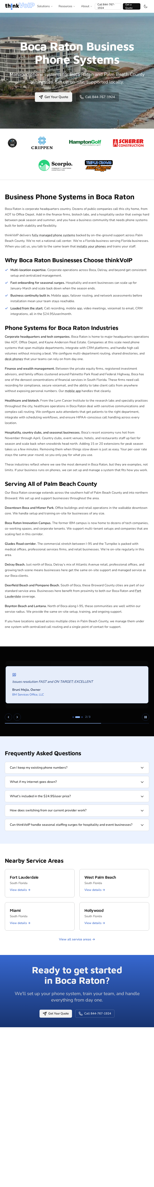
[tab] (73, 717)
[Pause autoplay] (145, 717)
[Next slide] (17, 717)
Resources (65, 6)
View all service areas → (77, 939)
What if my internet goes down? (33, 782)
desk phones (14, 359)
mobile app (73, 391)
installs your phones (91, 246)
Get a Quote (129, 6)
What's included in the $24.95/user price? (40, 796)
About (85, 6)
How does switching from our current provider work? (48, 810)
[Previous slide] (8, 717)
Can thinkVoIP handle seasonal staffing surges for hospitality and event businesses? (71, 825)
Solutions (43, 6)
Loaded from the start (26, 308)
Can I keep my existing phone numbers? (38, 767)
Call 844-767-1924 (106, 6)
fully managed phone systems (53, 235)
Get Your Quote (56, 97)
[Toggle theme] (145, 6)
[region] (77, 691)
